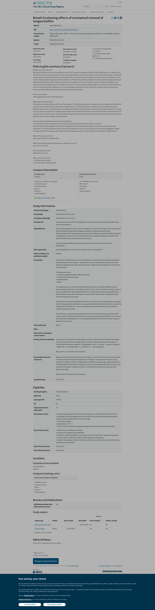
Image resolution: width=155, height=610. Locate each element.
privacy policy (29, 595)
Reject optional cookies (54, 604)
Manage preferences (25, 599)
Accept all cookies (29, 604)
